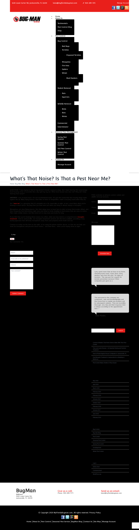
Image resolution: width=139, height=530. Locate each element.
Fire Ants (65, 66)
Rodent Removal (64, 88)
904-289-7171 (68, 493)
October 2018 (96, 402)
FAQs (60, 31)
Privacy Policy (95, 512)
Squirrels (65, 97)
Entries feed (96, 467)
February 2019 (97, 395)
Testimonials (63, 23)
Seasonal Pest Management (66, 132)
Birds (64, 109)
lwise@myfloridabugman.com (65, 3)
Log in (94, 463)
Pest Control (60, 36)
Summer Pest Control (63, 144)
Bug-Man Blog (20, 184)
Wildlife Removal (64, 104)
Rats (64, 93)
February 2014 (97, 417)
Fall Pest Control (64, 149)
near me (17, 203)
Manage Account (123, 3)
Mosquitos (66, 62)
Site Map (97, 522)
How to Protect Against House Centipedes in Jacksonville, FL (109, 353)
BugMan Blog (76, 522)
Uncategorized (97, 447)
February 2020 (97, 391)
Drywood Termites (73, 55)
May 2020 (95, 380)
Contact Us (59, 159)
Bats (64, 113)
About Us (58, 18)
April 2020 (96, 384)
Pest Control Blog (65, 27)
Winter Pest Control (62, 153)
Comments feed (97, 470)
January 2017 (97, 410)
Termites (65, 50)
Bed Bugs (66, 46)
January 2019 (97, 399)
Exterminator (63, 127)
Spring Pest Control (62, 138)
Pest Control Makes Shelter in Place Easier (105, 363)
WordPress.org (97, 474)
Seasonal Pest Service (61, 522)
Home (12, 184)
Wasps (64, 73)
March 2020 (96, 388)
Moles (64, 116)
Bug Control (62, 41)
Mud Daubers (71, 78)
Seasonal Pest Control (99, 440)
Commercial (62, 123)
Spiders (65, 69)
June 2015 (96, 413)
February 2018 (97, 406)
